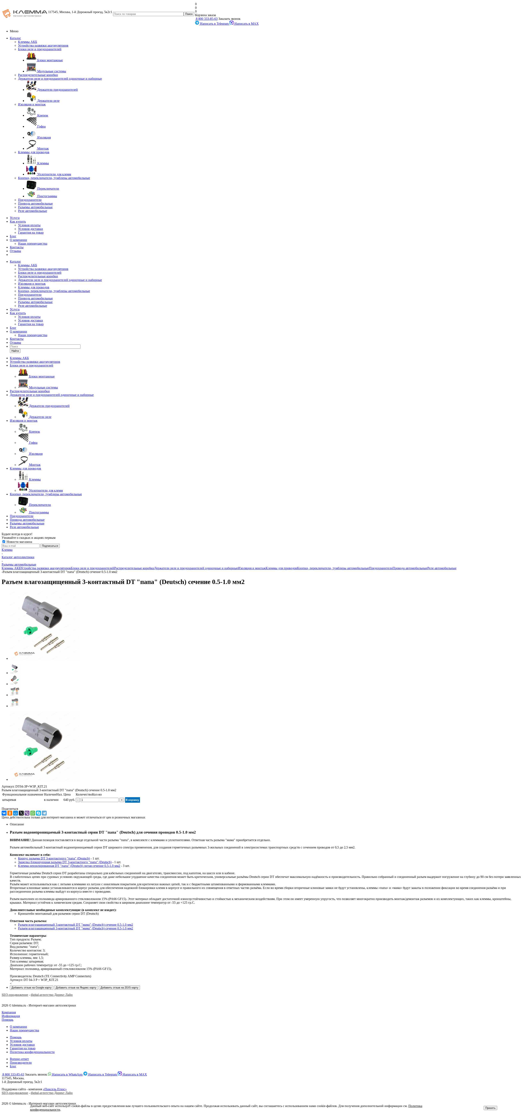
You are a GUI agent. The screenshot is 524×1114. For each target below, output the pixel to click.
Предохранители (30, 200)
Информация (11, 1016)
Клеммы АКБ (27, 42)
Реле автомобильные (32, 211)
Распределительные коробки (38, 75)
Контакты (17, 247)
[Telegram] (44, 813)
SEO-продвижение (15, 994)
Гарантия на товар (31, 232)
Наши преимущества (32, 243)
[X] (21, 813)
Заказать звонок (229, 18)
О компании (18, 240)
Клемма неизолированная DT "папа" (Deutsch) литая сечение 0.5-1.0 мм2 (69, 865)
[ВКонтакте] (4, 813)
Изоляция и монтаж (32, 104)
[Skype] (38, 813)
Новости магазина (19, 542)
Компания (9, 1012)
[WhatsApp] (32, 813)
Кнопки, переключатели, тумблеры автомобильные (54, 178)
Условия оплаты (29, 225)
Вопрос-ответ (19, 1059)
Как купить (18, 221)
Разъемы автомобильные (35, 207)
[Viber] (27, 813)
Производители (21, 1062)
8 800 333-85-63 (206, 18)
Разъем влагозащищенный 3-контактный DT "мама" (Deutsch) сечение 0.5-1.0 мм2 (75, 924)
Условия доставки (30, 229)
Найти (15, 350)
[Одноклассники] (9, 813)
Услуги (15, 218)
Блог (13, 236)
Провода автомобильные (35, 203)
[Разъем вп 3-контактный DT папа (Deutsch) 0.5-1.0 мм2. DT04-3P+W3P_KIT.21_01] (44, 658)
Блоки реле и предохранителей (39, 49)
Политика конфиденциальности (32, 1052)
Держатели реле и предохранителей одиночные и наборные (60, 78)
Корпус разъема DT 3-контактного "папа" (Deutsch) (54, 858)
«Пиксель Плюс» (55, 1089)
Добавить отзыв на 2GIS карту (119, 987)
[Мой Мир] (15, 813)
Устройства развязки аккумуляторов (43, 45)
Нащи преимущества (24, 1030)
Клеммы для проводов (33, 152)
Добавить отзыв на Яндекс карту (76, 987)
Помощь (7, 1019)
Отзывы (15, 251)
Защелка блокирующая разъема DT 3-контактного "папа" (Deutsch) (65, 862)
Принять (490, 1108)
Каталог (15, 38)
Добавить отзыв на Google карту (31, 987)
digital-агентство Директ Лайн (52, 994)
